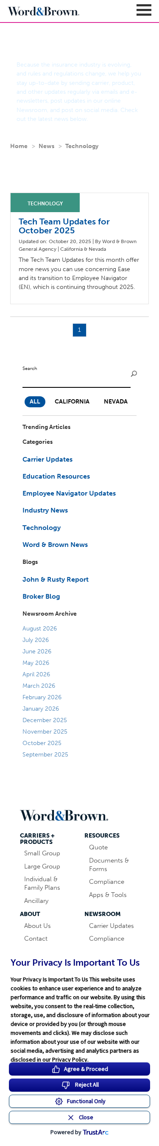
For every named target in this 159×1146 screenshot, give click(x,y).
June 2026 (36, 651)
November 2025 (44, 731)
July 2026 (35, 640)
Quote (98, 847)
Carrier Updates (47, 459)
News (46, 146)
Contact (35, 938)
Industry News (45, 510)
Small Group (42, 853)
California (72, 401)
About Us (37, 926)
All (35, 401)
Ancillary (36, 901)
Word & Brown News (55, 545)
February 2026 (41, 697)
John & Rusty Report (55, 579)
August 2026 (39, 628)
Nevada (116, 401)
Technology (81, 146)
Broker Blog (41, 596)
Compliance (106, 881)
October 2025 (41, 743)
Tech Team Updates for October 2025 (64, 225)
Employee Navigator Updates (69, 493)
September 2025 (45, 754)
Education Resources (56, 476)
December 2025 (44, 720)
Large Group (42, 866)
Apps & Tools (108, 895)
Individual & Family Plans (42, 883)
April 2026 (36, 674)
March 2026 (38, 685)
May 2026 (35, 663)
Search (29, 368)
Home (19, 146)
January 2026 (40, 708)
